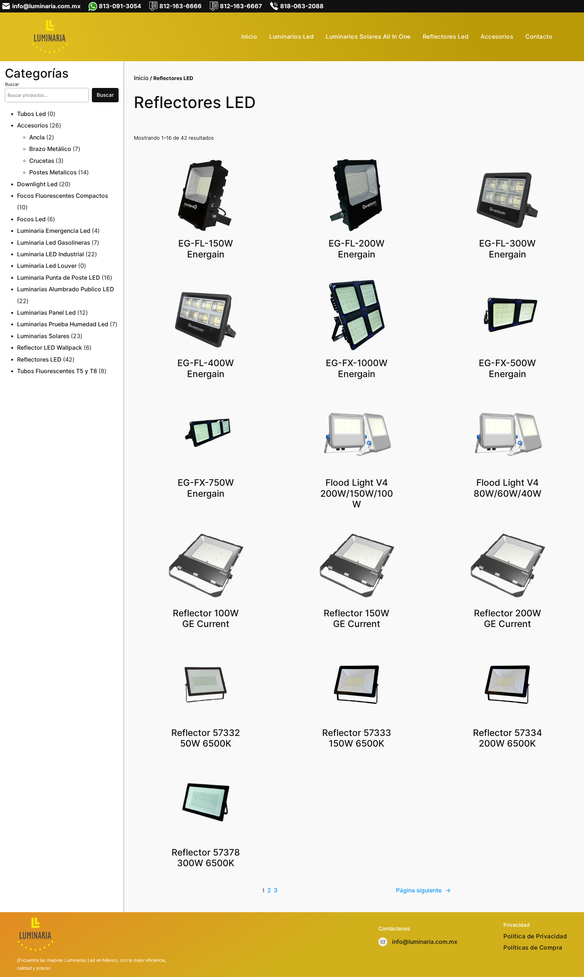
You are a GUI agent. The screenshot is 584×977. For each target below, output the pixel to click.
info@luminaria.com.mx (424, 941)
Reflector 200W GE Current (507, 618)
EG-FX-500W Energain (507, 368)
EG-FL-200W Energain (356, 249)
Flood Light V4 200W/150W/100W (356, 493)
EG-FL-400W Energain (205, 368)
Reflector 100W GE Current (206, 618)
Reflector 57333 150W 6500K (356, 738)
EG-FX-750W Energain (206, 488)
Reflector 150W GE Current (356, 618)
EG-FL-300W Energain (507, 249)
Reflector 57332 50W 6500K (205, 738)
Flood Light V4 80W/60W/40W (507, 488)
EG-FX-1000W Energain (357, 368)
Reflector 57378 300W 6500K (206, 858)
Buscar (12, 84)
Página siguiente (423, 890)
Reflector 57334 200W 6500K (507, 738)
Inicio (141, 78)
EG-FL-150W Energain (205, 249)
